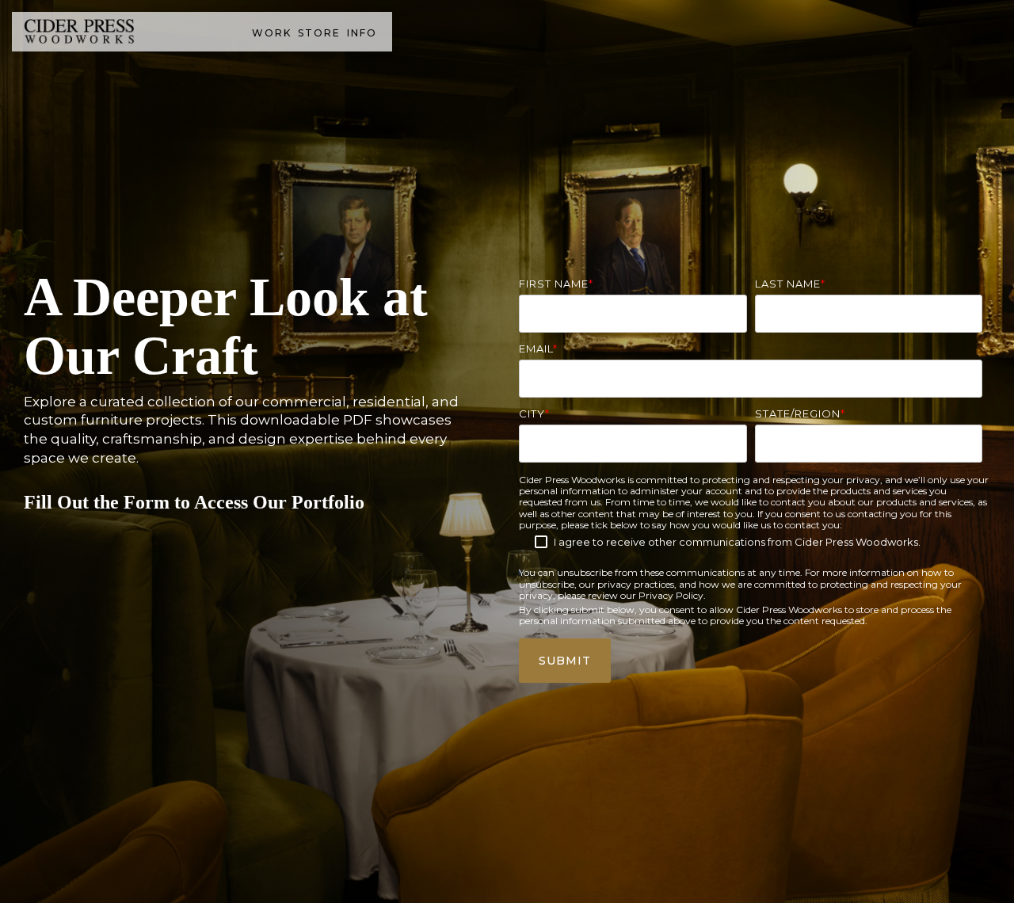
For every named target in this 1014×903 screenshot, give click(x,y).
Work (272, 33)
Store (319, 33)
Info (362, 33)
